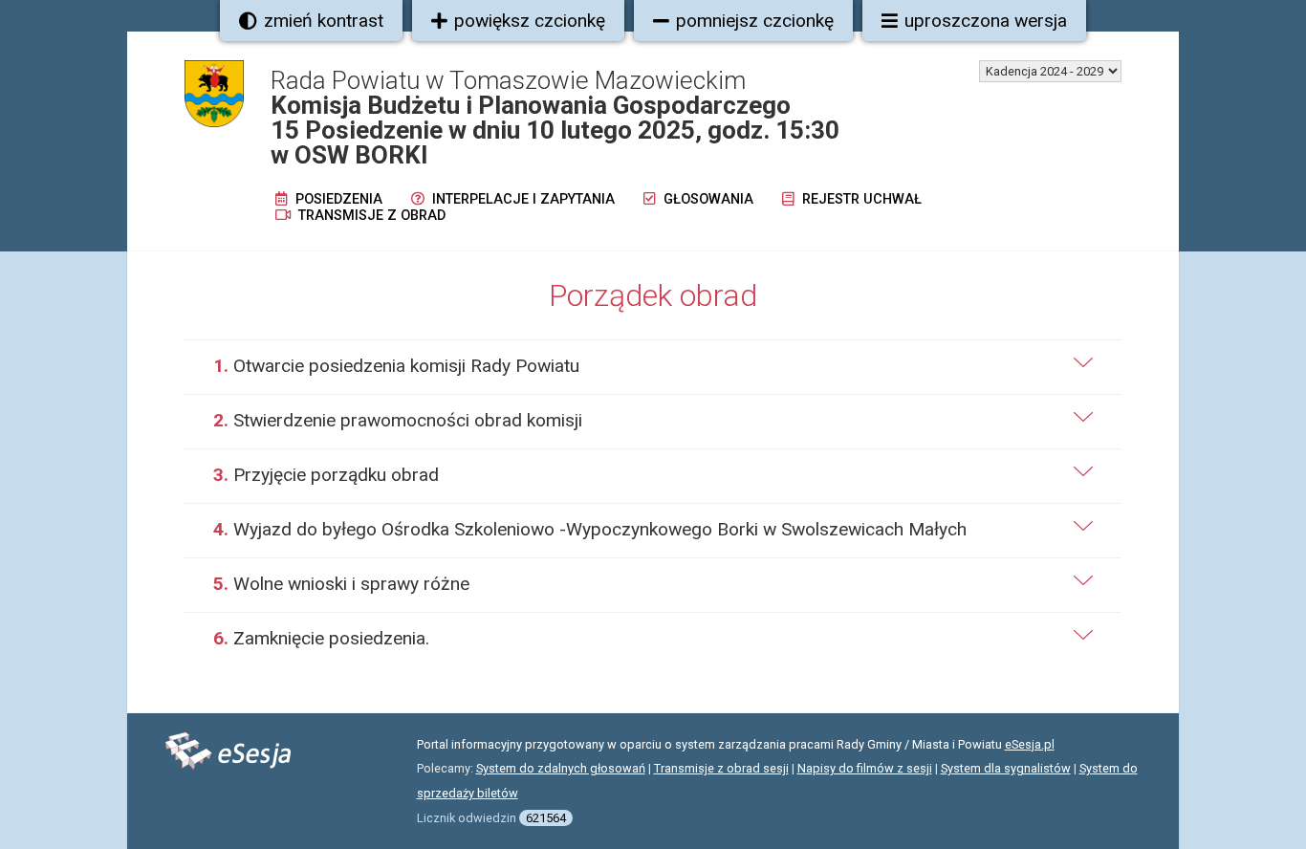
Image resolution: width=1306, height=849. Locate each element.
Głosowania (706, 199)
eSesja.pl (1030, 744)
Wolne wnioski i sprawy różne (341, 584)
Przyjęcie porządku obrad (326, 475)
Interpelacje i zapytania (521, 199)
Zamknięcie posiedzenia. (321, 638)
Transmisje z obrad (370, 215)
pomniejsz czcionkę (755, 21)
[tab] (653, 366)
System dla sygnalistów (1006, 768)
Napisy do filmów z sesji (864, 768)
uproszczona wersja (985, 21)
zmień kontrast (323, 21)
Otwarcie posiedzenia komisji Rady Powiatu (396, 366)
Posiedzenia (337, 199)
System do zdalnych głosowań (560, 768)
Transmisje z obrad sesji (721, 768)
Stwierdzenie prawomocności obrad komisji (397, 420)
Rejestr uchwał (860, 199)
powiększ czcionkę (529, 21)
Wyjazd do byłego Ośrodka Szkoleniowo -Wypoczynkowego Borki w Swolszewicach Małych (590, 529)
